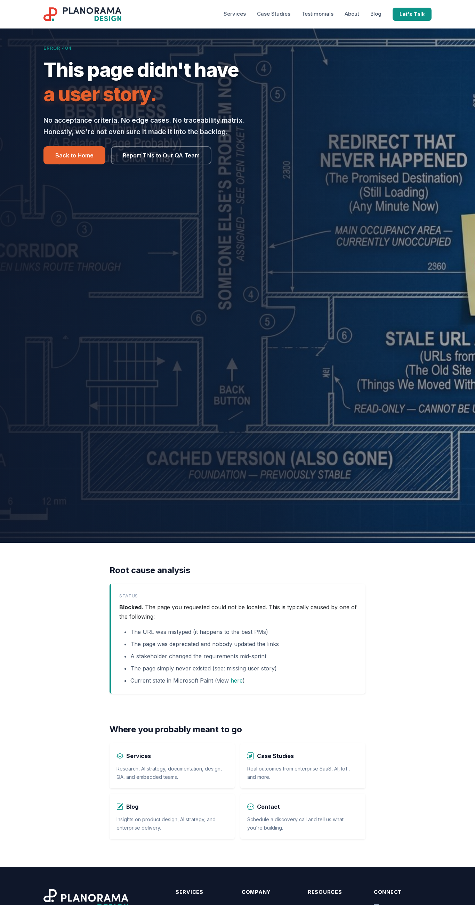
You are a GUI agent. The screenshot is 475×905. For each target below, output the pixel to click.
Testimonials (317, 14)
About (352, 14)
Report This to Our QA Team (161, 155)
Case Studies (273, 14)
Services (235, 14)
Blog (375, 14)
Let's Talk (412, 14)
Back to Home (74, 155)
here (237, 680)
